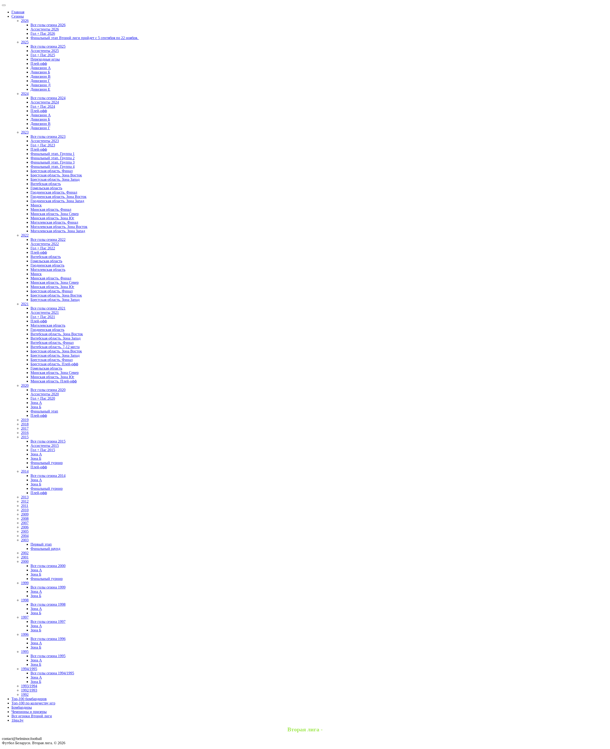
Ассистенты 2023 (44, 141)
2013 (25, 497)
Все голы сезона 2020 (48, 390)
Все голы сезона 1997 (48, 622)
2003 (25, 540)
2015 (25, 437)
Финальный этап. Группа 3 (52, 162)
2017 (25, 428)
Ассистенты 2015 (44, 446)
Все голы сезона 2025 (48, 46)
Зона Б (35, 407)
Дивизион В (40, 76)
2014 (25, 471)
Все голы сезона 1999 (48, 587)
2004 (25, 536)
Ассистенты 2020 (44, 394)
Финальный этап (44, 411)
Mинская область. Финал (50, 278)
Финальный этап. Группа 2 (52, 158)
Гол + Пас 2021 (42, 317)
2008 (25, 519)
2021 (25, 304)
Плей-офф (38, 64)
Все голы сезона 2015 (48, 441)
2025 (25, 42)
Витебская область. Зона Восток (56, 334)
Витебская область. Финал (52, 343)
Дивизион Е (40, 89)
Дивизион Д (40, 85)
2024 (25, 94)
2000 (25, 561)
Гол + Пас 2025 (42, 55)
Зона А (36, 403)
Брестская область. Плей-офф (54, 364)
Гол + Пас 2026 (42, 33)
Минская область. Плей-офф (53, 381)
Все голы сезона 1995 (48, 656)
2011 (24, 506)
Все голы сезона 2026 (48, 25)
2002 (25, 553)
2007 (25, 523)
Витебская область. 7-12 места (55, 347)
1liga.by (17, 720)
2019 (25, 420)
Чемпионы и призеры (29, 712)
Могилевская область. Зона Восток (58, 227)
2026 (25, 21)
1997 (25, 617)
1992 (25, 694)
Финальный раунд (45, 549)
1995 (25, 652)
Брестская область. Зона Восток (56, 175)
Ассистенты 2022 (44, 244)
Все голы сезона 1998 (48, 604)
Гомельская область (46, 188)
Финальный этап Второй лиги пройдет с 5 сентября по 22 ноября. (84, 38)
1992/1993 (29, 690)
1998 (25, 600)
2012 (25, 501)
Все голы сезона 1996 (48, 639)
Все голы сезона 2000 (48, 566)
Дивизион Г (40, 81)
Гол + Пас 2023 (42, 145)
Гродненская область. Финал (53, 192)
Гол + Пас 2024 (42, 106)
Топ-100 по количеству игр (33, 703)
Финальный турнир (46, 463)
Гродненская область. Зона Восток (58, 197)
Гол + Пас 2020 (42, 398)
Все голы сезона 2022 (48, 240)
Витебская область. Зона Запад (55, 338)
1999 (25, 583)
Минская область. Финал (50, 209)
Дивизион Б (40, 72)
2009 (25, 514)
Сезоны (17, 16)
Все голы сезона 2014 (48, 476)
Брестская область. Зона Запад (55, 179)
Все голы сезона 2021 (48, 308)
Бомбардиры (21, 707)
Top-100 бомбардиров (29, 699)
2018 (25, 424)
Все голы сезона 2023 (48, 136)
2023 (25, 132)
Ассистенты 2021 (44, 312)
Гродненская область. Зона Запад (57, 201)
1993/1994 (29, 686)
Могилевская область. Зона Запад (57, 231)
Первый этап (41, 544)
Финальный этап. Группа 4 (52, 167)
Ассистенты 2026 (44, 29)
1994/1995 (29, 669)
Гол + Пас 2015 (42, 450)
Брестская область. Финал (51, 171)
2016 (25, 433)
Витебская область (45, 184)
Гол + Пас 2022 (42, 248)
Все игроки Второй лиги (31, 716)
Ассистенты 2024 (44, 102)
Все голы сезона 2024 (48, 98)
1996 (25, 634)
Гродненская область (47, 265)
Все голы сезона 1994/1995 (52, 673)
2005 (25, 531)
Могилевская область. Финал (54, 222)
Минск (36, 205)
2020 (25, 385)
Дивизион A (40, 68)
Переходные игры (45, 59)
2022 (25, 235)
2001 (25, 557)
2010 (25, 510)
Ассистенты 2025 (44, 51)
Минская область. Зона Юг (52, 218)
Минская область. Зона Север (54, 214)
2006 (25, 527)
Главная (17, 12)
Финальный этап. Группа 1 (52, 154)
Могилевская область (47, 270)
